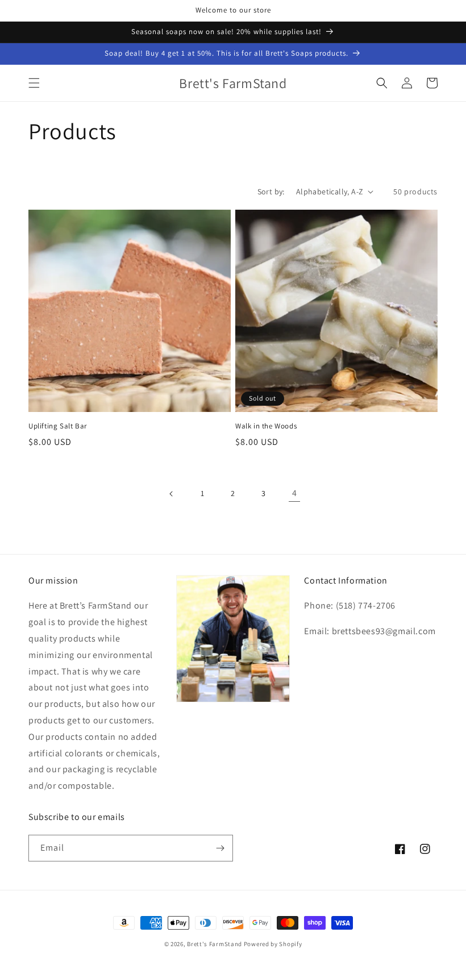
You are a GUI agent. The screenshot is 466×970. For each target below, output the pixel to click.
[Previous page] (171, 493)
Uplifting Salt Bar (57, 426)
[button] (34, 82)
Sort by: (271, 191)
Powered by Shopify (273, 944)
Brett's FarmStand (214, 944)
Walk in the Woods (266, 426)
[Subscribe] (219, 848)
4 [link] (294, 493)
